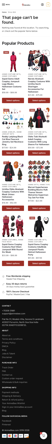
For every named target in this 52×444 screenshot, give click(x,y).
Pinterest (6, 424)
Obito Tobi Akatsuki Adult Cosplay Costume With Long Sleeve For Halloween (38, 140)
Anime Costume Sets (11, 74)
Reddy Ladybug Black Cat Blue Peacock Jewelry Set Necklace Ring (12, 140)
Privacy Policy (8, 342)
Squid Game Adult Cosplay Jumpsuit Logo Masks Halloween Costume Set (11, 83)
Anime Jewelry (8, 132)
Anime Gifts (33, 185)
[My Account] (42, 5)
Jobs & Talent (8, 353)
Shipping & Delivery (11, 396)
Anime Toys (45, 185)
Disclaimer (7, 357)
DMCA (5, 346)
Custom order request (12, 378)
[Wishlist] (20, 54)
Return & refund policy (12, 399)
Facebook (6, 421)
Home (4, 12)
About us (6, 335)
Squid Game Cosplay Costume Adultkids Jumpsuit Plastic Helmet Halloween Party (38, 249)
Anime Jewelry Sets (12, 133)
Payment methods (10, 392)
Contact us (7, 375)
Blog (4, 350)
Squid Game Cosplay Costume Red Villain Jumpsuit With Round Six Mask (12, 248)
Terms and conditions (12, 339)
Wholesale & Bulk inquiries (14, 382)
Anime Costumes (9, 76)
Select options (13, 100)
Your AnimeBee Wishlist (13, 403)
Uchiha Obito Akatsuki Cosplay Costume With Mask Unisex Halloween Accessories (13, 194)
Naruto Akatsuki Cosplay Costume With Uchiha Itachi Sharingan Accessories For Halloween (39, 85)
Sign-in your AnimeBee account (17, 407)
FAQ (4, 371)
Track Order (7, 367)
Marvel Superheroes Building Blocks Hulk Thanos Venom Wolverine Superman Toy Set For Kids (38, 192)
